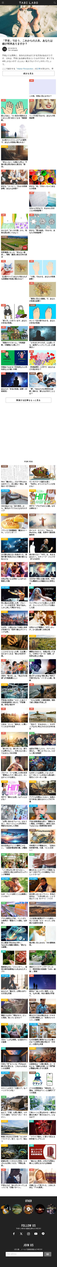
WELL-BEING (5, 490)
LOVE (31, 80)
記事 (38, 69)
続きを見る (28, 73)
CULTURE (4, 237)
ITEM (31, 587)
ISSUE (31, 660)
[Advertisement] (28, 433)
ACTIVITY (4, 146)
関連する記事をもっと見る (28, 400)
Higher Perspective (25, 69)
